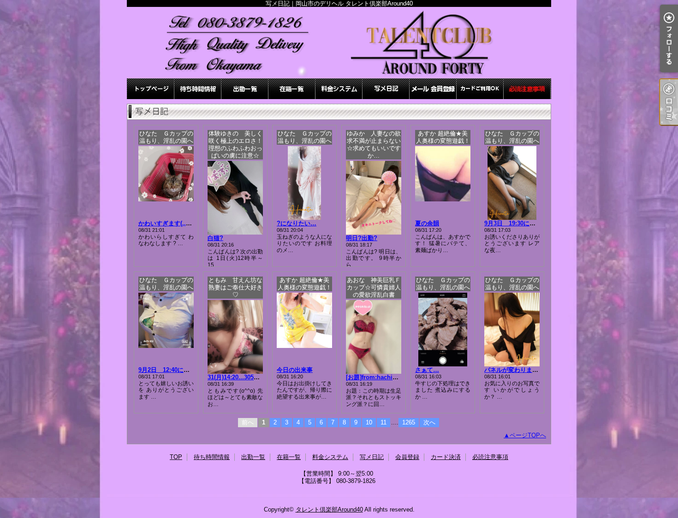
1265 (408, 422)
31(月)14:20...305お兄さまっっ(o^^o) (258, 377)
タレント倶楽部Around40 (329, 509)
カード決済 (480, 88)
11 (384, 422)
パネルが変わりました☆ (517, 369)
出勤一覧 (244, 88)
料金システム (339, 88)
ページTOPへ (528, 435)
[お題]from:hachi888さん (380, 377)
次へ (429, 422)
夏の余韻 (427, 223)
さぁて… (427, 369)
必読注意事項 (527, 88)
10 (369, 422)
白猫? (215, 238)
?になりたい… (296, 223)
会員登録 (433, 88)
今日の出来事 (295, 369)
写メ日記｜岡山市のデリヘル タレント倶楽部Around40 (339, 42)
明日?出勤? (361, 238)
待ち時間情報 (197, 88)
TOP (150, 88)
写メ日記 (386, 88)
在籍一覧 (291, 88)
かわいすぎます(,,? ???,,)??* (178, 223)
